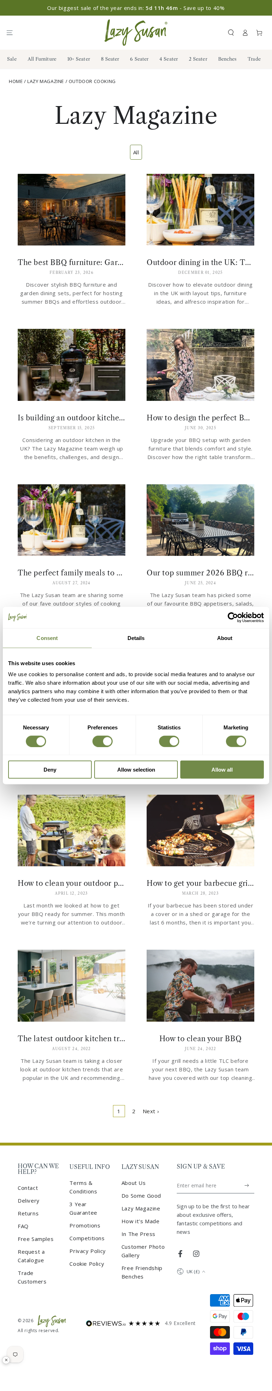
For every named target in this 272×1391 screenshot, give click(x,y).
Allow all (222, 770)
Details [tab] (136, 638)
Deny (50, 770)
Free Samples (35, 1238)
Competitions (86, 1238)
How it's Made (140, 1221)
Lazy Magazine (45, 81)
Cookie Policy (86, 1263)
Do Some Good (141, 1195)
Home (16, 81)
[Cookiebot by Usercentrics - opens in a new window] (233, 617)
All (136, 152)
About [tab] (225, 638)
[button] (231, 32)
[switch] (102, 741)
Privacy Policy (87, 1250)
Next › (151, 1111)
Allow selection (136, 770)
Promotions (84, 1225)
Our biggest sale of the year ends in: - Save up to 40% (136, 7)
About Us (133, 1182)
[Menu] (13, 32)
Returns (28, 1213)
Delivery (29, 1200)
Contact (28, 1187)
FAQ (23, 1226)
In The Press (138, 1233)
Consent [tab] (47, 638)
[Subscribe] (247, 1185)
